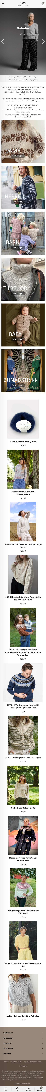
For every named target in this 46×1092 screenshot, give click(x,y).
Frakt (6, 1062)
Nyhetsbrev (23, 1066)
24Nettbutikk (26, 1083)
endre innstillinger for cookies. (10, 1080)
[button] (43, 41)
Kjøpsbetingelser (16, 1062)
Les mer (37, 1078)
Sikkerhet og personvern (33, 1062)
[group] (23, 41)
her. (30, 108)
